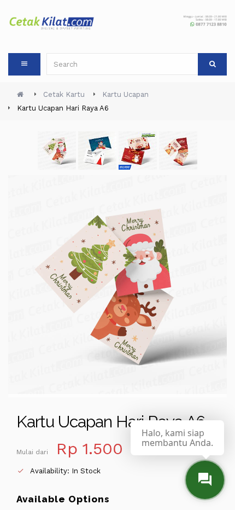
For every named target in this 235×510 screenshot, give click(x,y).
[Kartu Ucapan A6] (58, 152)
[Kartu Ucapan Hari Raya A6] (139, 152)
